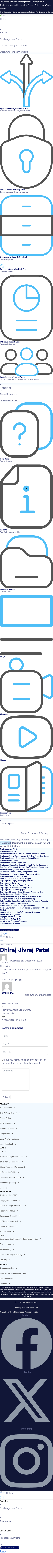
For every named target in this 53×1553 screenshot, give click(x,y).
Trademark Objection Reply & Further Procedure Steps (22, 854)
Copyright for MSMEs (8, 1200)
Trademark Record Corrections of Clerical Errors (19, 858)
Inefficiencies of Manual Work (12, 377)
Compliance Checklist (8, 1216)
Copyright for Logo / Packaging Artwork (16, 881)
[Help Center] (26, 430)
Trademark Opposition (9, 860)
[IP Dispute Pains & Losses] (26, 308)
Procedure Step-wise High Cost (13, 269)
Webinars (4, 714)
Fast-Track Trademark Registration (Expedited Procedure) (24, 867)
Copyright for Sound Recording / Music (16, 887)
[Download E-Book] (26, 561)
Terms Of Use (32, 1307)
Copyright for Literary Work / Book (14, 885)
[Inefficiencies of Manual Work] (26, 361)
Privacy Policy (5, 1244)
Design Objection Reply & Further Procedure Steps (21, 896)
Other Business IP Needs (10, 923)
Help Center (5, 459)
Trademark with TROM (9, 849)
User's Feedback (6, 1144)
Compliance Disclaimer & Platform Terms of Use (19, 1239)
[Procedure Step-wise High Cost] (26, 266)
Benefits (4, 1501)
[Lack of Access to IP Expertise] (26, 151)
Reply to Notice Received (10, 917)
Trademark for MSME (8, 1195)
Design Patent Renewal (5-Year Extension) (17, 899)
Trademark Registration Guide (11, 1157)
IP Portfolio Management (10, 914)
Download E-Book (7, 589)
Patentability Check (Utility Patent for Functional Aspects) (24, 901)
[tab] (5, 843)
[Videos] (26, 737)
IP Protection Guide (8, 1172)
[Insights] (26, 496)
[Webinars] (26, 685)
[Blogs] (26, 625)
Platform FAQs (5, 1123)
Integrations (5, 1134)
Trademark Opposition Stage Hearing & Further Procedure (24, 865)
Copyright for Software (9, 883)
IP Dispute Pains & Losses (10, 342)
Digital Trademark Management (12, 1167)
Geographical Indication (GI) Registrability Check (20, 912)
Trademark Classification (9, 1162)
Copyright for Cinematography (13, 890)
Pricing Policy (5, 1118)
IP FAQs (3, 1151)
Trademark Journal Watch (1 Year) (13, 876)
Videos (3, 760)
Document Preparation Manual (12, 1177)
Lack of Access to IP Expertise (12, 190)
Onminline (5, 966)
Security (3, 1260)
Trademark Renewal (8, 851)
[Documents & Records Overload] (26, 225)
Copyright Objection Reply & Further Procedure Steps (22, 892)
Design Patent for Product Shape (13, 894)
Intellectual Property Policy (11, 1254)
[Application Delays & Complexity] (26, 80)
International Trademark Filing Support (16, 878)
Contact (3, 1284)
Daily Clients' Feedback (9, 1139)
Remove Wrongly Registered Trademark (16, 869)
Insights (3, 530)
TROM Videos (5, 1232)
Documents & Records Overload (13, 257)
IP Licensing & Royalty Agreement (14, 903)
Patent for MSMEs (7, 1211)
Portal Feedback (6, 1278)
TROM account (6, 1108)
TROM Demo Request (8, 1113)
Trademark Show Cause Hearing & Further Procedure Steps (24, 856)
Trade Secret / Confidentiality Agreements (17, 905)
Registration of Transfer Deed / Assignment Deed (20, 874)
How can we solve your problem (13, 1273)
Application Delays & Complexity (14, 108)
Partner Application (30, 1302)
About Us (18, 1302)
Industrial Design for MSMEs (11, 1206)
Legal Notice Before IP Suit (11, 919)
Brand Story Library (8, 1183)
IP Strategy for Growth (9, 1221)
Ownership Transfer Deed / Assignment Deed (18, 872)
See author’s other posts (38, 995)
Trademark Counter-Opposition (13, 863)
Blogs (2, 656)
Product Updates (7, 1128)
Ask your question (7, 1268)
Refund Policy (5, 1249)
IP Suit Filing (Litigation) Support (13, 921)
